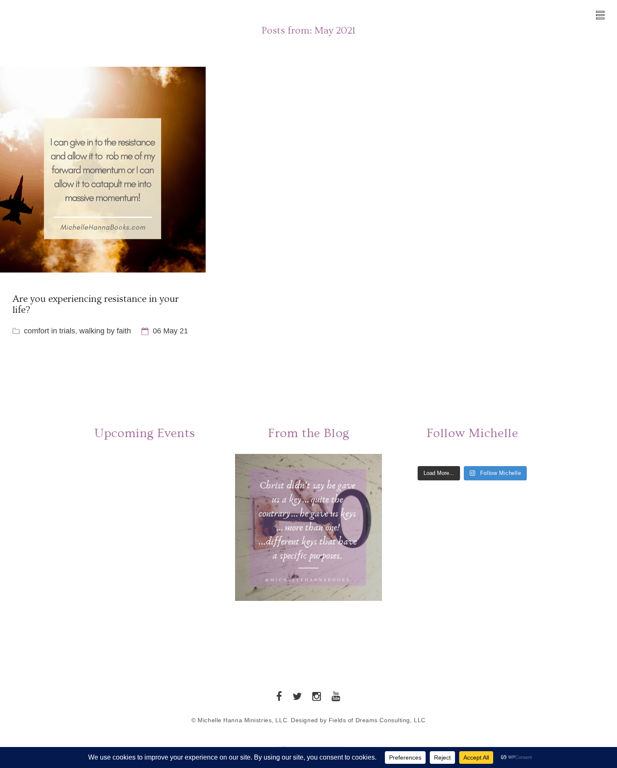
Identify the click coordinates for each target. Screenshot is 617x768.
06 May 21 (170, 331)
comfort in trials (49, 331)
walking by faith (105, 331)
